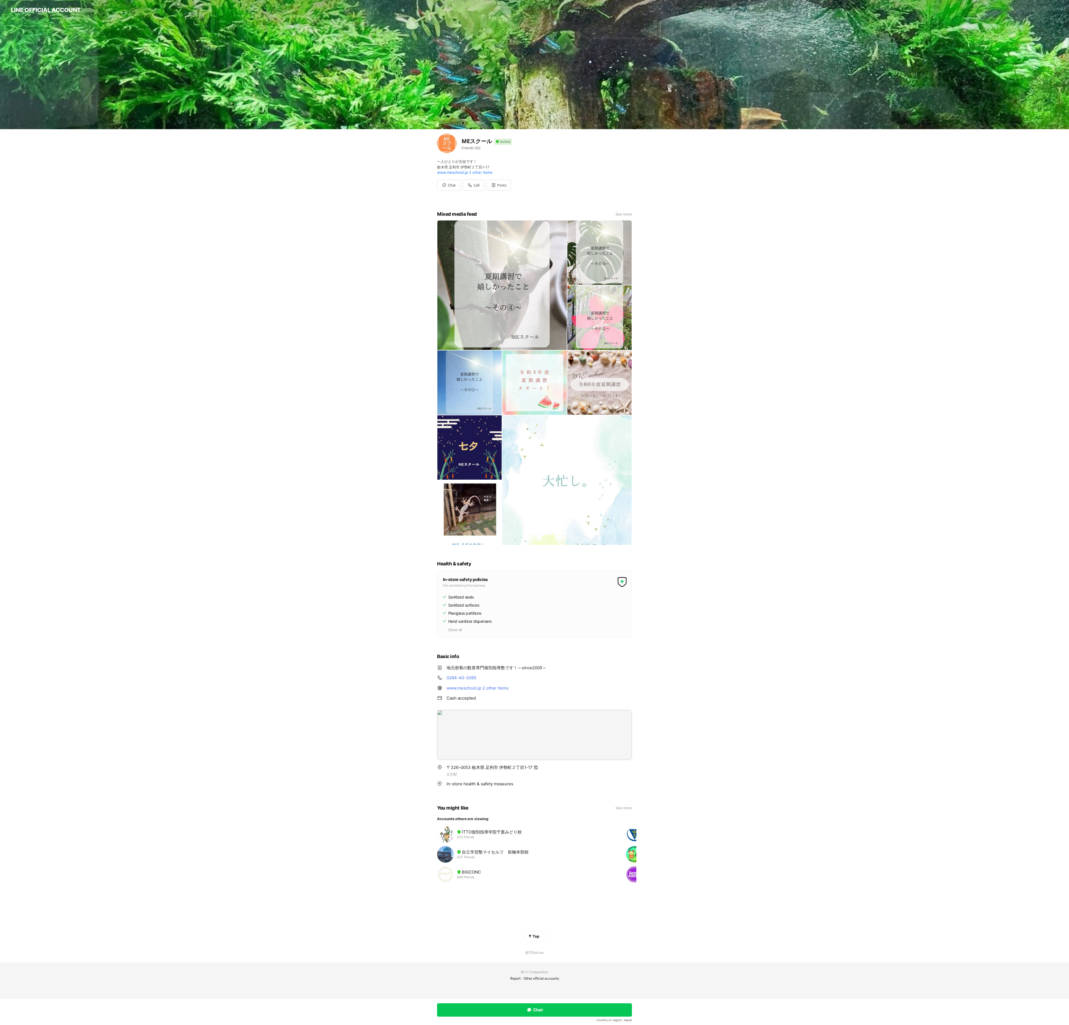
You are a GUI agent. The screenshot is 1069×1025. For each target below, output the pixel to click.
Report (515, 978)
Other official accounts (541, 978)
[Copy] (536, 767)
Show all (455, 629)
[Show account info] (503, 142)
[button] (498, 185)
